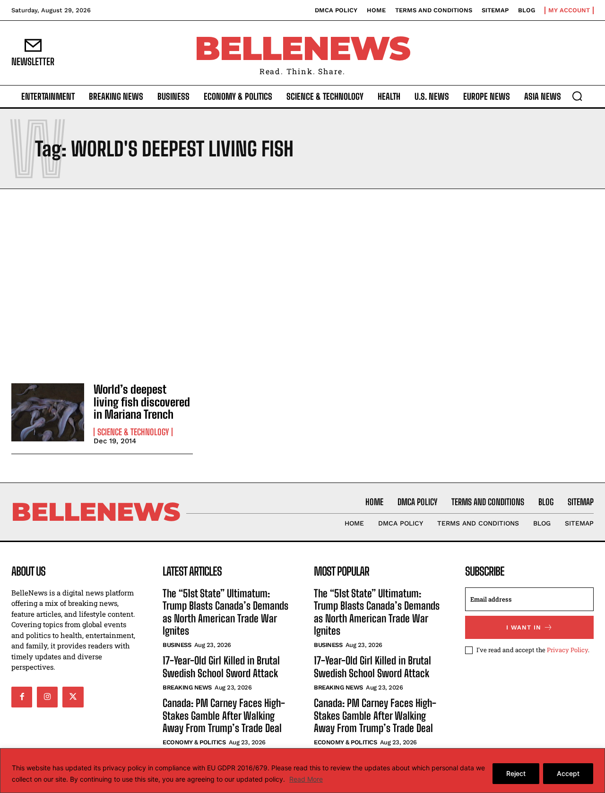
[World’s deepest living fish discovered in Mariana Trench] (47, 412)
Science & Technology (133, 432)
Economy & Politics (194, 742)
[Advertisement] (302, 283)
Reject (516, 773)
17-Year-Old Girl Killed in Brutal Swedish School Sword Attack (221, 666)
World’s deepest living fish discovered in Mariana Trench (142, 401)
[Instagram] (47, 697)
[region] (302, 770)
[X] (72, 697)
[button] (577, 96)
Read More (306, 779)
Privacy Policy (567, 650)
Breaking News (187, 687)
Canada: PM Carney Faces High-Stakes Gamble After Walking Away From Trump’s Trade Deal (224, 715)
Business (177, 644)
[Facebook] (21, 697)
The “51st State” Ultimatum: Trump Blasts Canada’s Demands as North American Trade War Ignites (225, 612)
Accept (568, 773)
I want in (523, 627)
